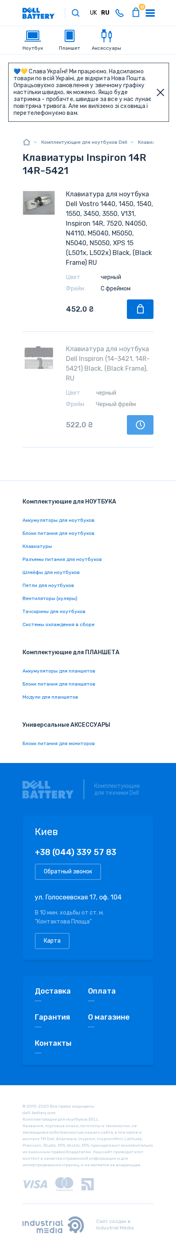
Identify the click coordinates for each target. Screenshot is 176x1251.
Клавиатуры (37, 546)
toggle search (76, 13)
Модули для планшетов (50, 697)
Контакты (53, 1043)
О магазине (109, 1017)
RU (105, 12)
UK (93, 12)
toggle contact (119, 13)
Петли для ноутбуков (48, 585)
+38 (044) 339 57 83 (75, 852)
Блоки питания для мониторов (59, 743)
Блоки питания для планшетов (59, 684)
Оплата (102, 991)
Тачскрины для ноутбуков (54, 611)
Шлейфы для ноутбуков (51, 572)
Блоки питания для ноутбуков (59, 533)
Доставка (53, 991)
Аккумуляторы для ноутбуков (59, 520)
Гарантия (52, 1017)
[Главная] (27, 142)
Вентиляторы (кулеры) (50, 598)
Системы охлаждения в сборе (59, 624)
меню (150, 13)
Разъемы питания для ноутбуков (62, 559)
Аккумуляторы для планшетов (59, 671)
